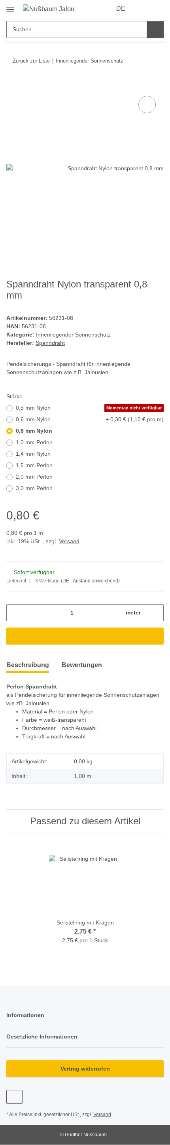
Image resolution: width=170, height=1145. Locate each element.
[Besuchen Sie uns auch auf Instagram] (14, 1097)
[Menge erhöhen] (154, 613)
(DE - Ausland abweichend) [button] (90, 581)
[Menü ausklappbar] (10, 6)
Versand (69, 541)
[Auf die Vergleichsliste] (147, 104)
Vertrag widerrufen (85, 1068)
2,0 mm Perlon (34, 477)
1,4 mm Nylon (33, 454)
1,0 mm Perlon (34, 442)
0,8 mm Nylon (34, 431)
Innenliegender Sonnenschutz (73, 334)
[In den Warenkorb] (12, 85)
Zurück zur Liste (31, 61)
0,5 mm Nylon (89, 408)
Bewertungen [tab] (82, 665)
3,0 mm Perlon (34, 488)
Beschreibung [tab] (27, 665)
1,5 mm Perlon (34, 465)
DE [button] (120, 8)
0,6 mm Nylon (90, 419)
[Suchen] (155, 29)
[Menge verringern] (15, 613)
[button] (143, 9)
